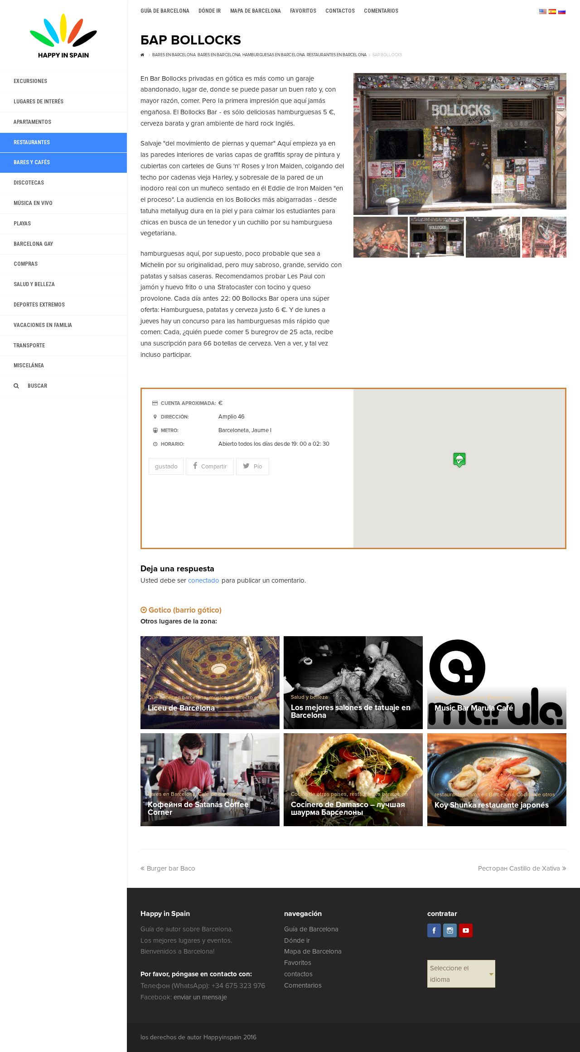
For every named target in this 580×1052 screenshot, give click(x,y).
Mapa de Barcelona (313, 951)
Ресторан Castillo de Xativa (519, 868)
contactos (298, 974)
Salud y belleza (309, 697)
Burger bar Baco (171, 868)
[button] (459, 460)
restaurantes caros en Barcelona (474, 794)
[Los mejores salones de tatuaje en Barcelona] (353, 682)
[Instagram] (450, 930)
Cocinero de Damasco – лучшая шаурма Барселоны (348, 809)
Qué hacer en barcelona (177, 697)
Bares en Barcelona (171, 794)
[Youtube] (466, 930)
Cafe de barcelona (220, 794)
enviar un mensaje (200, 997)
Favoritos (297, 963)
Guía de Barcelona (311, 929)
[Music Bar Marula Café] (496, 682)
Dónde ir (297, 940)
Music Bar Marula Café (474, 708)
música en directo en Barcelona (473, 697)
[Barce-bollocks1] (459, 144)
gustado (166, 466)
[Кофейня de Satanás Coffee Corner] (210, 779)
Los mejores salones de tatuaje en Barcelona (351, 712)
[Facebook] (434, 930)
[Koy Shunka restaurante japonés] (496, 779)
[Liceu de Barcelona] (210, 682)
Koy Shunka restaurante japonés (492, 805)
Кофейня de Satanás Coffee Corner (198, 809)
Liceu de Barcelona (181, 708)
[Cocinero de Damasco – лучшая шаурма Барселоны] (353, 779)
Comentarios (303, 985)
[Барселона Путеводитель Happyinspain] (63, 36)
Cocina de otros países (319, 794)
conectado (203, 580)
